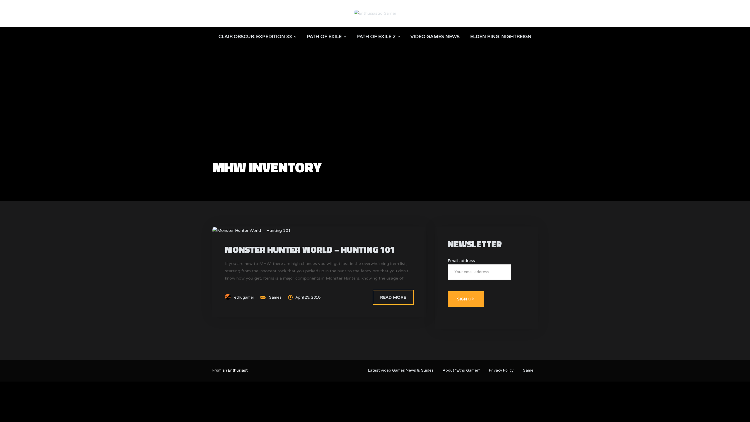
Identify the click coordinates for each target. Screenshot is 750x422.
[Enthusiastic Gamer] (375, 13)
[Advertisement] (375, 116)
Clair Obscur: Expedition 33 (255, 37)
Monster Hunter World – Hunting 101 (310, 249)
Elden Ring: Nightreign (500, 37)
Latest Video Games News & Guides (401, 370)
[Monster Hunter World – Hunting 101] (251, 230)
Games (275, 297)
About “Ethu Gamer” (461, 370)
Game (528, 370)
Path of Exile (324, 37)
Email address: (462, 260)
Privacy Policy (501, 370)
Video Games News (435, 37)
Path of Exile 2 (376, 37)
